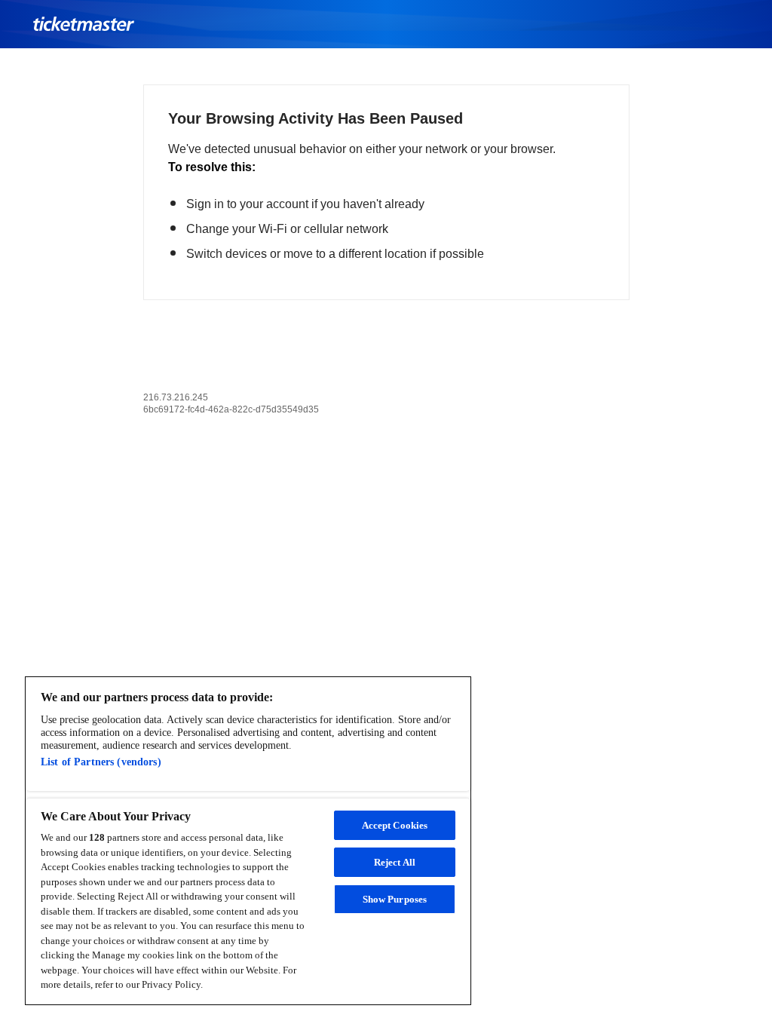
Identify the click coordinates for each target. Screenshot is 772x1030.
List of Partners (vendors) (101, 762)
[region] (248, 841)
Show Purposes (395, 899)
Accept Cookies (395, 825)
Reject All (394, 862)
